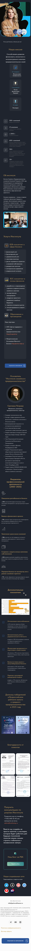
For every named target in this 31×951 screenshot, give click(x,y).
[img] (12, 891)
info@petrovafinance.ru (15, 903)
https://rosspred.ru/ (11, 334)
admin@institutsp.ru (11, 823)
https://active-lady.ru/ (18, 343)
